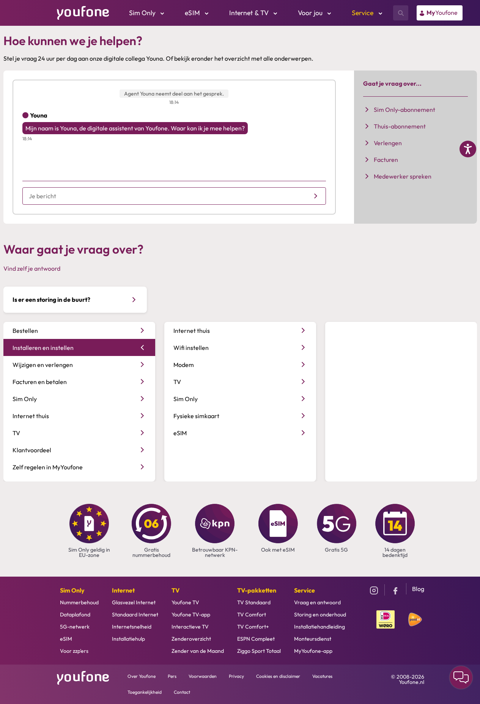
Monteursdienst (312, 638)
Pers (172, 676)
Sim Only (72, 590)
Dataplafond (75, 614)
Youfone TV (185, 602)
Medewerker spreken (402, 176)
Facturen (386, 159)
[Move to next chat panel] (461, 677)
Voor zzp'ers (74, 651)
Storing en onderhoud (320, 614)
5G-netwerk (75, 626)
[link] (440, 12)
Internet (123, 590)
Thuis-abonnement (400, 126)
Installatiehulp (128, 638)
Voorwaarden (203, 676)
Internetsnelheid (131, 626)
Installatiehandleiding (319, 626)
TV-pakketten (256, 590)
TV (175, 590)
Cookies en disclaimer (278, 676)
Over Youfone (141, 676)
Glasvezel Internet (134, 602)
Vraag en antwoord (317, 602)
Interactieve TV (190, 626)
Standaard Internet (135, 614)
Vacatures (322, 676)
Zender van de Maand (198, 651)
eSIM (66, 638)
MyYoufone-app (313, 651)
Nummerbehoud (79, 602)
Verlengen (388, 143)
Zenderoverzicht (191, 638)
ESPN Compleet (256, 638)
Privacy (236, 676)
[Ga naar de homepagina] (83, 12)
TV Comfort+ (253, 626)
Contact (182, 692)
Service (304, 590)
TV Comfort (251, 614)
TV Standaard (254, 602)
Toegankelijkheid (144, 692)
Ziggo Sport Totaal (259, 651)
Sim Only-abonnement (404, 109)
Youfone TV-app (191, 614)
